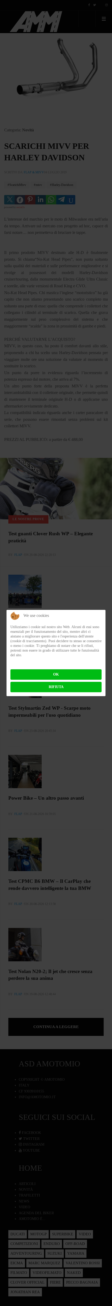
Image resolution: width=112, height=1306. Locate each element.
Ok (56, 674)
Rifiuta (56, 687)
